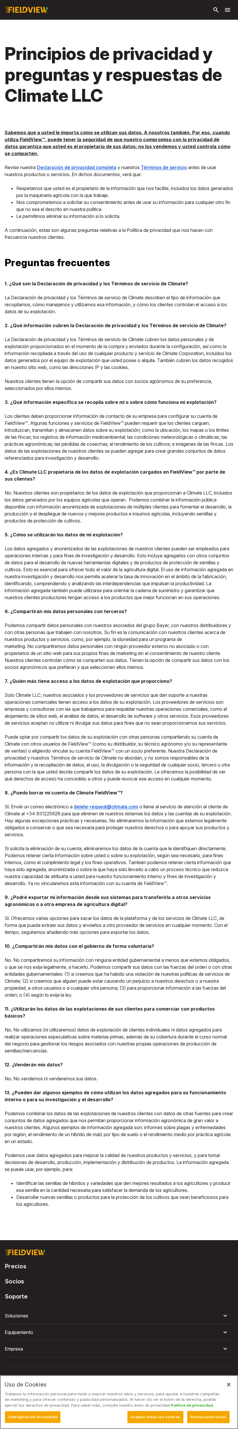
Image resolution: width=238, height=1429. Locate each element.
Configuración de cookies (32, 1416)
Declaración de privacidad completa (76, 167)
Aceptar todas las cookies (155, 1416)
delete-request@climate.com (106, 807)
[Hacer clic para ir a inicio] (26, 10)
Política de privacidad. (192, 1405)
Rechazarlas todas (208, 1416)
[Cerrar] (228, 1384)
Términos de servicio (164, 167)
